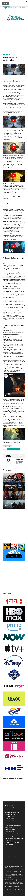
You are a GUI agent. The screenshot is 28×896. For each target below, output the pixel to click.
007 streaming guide (10, 836)
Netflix (12, 449)
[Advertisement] (14, 39)
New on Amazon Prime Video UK (13, 825)
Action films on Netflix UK (11, 857)
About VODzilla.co (9, 805)
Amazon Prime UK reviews (11, 821)
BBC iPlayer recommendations (12, 810)
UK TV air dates (8, 840)
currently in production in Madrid (15, 441)
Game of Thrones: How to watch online (14, 838)
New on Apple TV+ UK (10, 829)
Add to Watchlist (7, 446)
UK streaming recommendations (13, 834)
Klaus (8, 449)
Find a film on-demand (10, 816)
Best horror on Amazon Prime (12, 812)
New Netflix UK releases (10, 823)
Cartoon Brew (6, 371)
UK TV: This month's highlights (12, 842)
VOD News (6, 54)
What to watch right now (11, 808)
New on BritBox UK (9, 831)
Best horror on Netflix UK (11, 814)
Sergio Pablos (17, 449)
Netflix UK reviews (9, 818)
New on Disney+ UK (9, 827)
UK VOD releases (9, 844)
